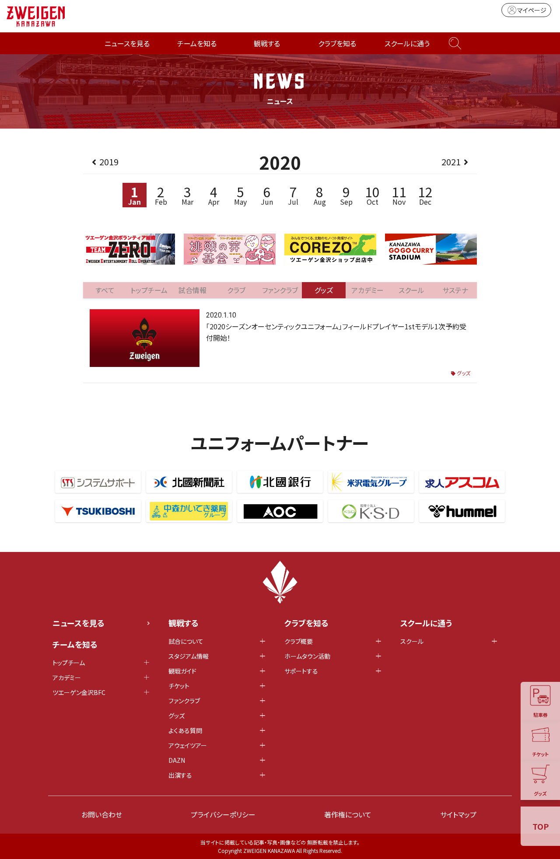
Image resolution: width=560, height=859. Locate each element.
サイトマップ (458, 814)
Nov (399, 195)
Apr (213, 195)
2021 (451, 161)
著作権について (347, 814)
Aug (320, 195)
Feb (161, 195)
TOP (540, 826)
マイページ (531, 10)
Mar (187, 195)
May (240, 195)
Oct (372, 195)
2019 (109, 161)
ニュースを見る (127, 43)
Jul (293, 195)
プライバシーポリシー (223, 814)
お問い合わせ (101, 814)
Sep (346, 195)
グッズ (463, 373)
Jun (267, 195)
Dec (425, 195)
